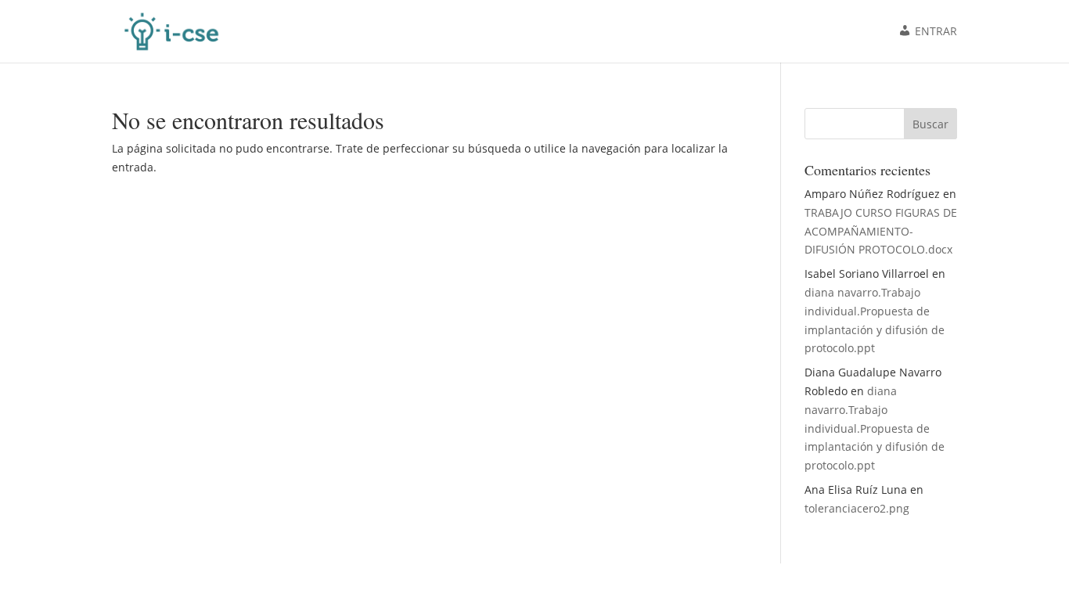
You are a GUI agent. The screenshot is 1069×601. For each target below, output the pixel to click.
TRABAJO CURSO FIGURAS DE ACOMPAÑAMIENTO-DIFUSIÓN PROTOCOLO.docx (880, 231)
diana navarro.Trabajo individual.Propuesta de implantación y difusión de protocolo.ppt (874, 428)
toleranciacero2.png (856, 508)
